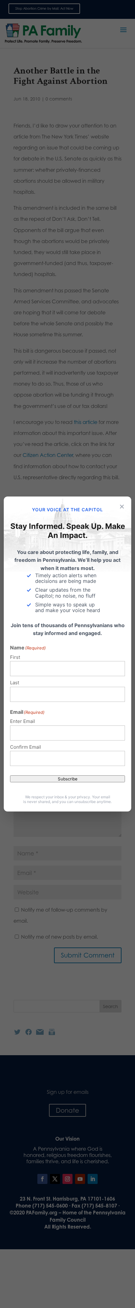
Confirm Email (25, 747)
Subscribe (68, 778)
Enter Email (22, 721)
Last (14, 683)
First (15, 657)
